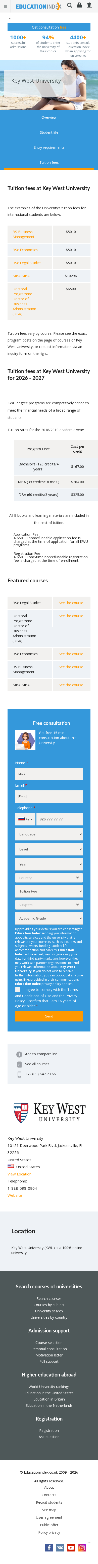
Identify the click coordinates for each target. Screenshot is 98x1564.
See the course (71, 602)
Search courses (49, 1298)
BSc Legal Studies (27, 262)
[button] (9, 18)
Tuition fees (49, 162)
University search (49, 1311)
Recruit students (49, 1502)
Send (49, 1016)
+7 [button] (27, 819)
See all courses (37, 1064)
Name (21, 762)
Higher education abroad (49, 1374)
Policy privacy (49, 1532)
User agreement (49, 1517)
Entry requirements (49, 147)
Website (15, 1195)
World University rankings (49, 1386)
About (49, 1487)
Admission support (49, 1330)
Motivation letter (49, 1355)
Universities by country (49, 1317)
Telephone (25, 807)
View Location (19, 1173)
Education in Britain (49, 1399)
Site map (49, 1509)
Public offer (49, 1524)
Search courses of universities (49, 1286)
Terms (72, 989)
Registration (49, 1419)
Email (21, 785)
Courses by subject (49, 1304)
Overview (49, 117)
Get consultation (49, 27)
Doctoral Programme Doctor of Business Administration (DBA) (24, 301)
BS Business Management (23, 234)
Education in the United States (49, 1393)
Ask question (49, 1436)
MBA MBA (21, 275)
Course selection (49, 1342)
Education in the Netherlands (49, 1405)
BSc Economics (25, 249)
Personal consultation (49, 1348)
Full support (49, 1361)
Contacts (49, 1494)
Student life (49, 132)
